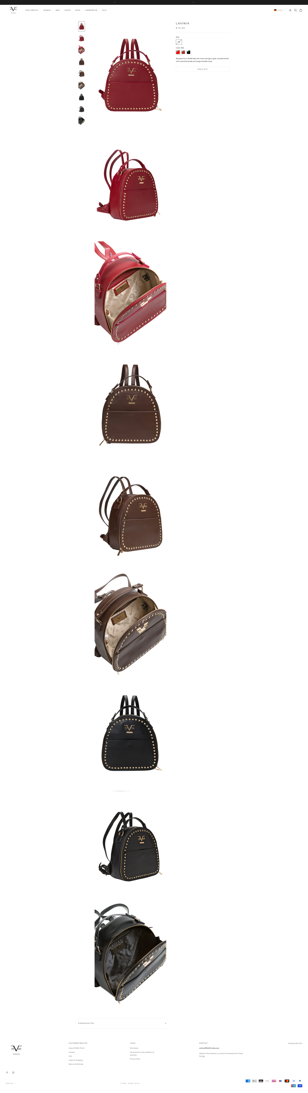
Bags (77, 10)
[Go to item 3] (81, 50)
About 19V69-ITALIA (77, 1048)
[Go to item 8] (81, 109)
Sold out (203, 69)
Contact (72, 1052)
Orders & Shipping (76, 1060)
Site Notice (134, 1048)
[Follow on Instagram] (13, 1072)
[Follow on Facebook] (7, 1072)
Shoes (68, 10)
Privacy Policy (135, 1059)
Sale (104, 10)
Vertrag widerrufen (295, 1043)
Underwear (91, 10)
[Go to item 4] (81, 62)
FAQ (70, 1056)
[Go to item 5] (81, 73)
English (9, 1083)
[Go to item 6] (81, 85)
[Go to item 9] (81, 121)
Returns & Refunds (76, 1064)
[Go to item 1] (81, 26)
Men (58, 10)
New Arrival (32, 10)
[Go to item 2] (81, 38)
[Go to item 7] (81, 97)
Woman (47, 10)
